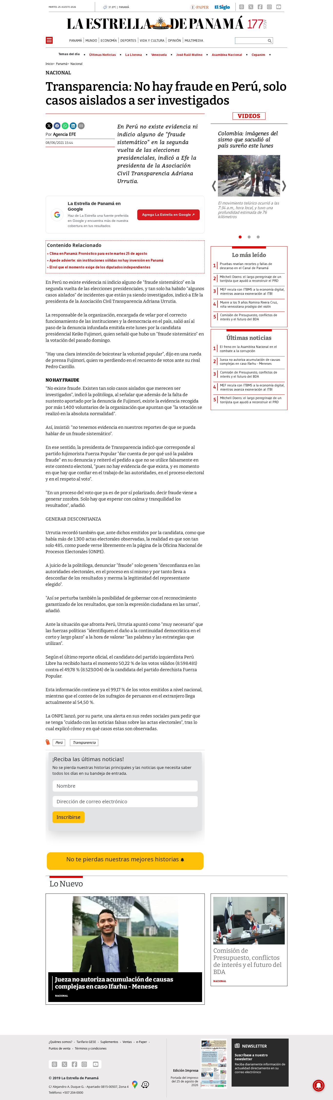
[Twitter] (49, 125)
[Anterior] (214, 186)
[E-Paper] (199, 7)
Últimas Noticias (102, 55)
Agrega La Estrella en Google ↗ (168, 214)
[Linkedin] (73, 125)
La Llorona (133, 55)
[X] (250, 7)
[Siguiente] (284, 186)
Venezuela (159, 55)
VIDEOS (249, 116)
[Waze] (145, 1084)
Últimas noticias (249, 337)
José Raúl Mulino (189, 55)
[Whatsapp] (65, 125)
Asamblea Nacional (227, 55)
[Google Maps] (135, 1084)
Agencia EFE (64, 134)
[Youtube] (278, 7)
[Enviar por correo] (81, 125)
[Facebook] (260, 7)
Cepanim (258, 55)
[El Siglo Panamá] (222, 7)
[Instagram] (269, 7)
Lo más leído (249, 255)
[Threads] (241, 7)
